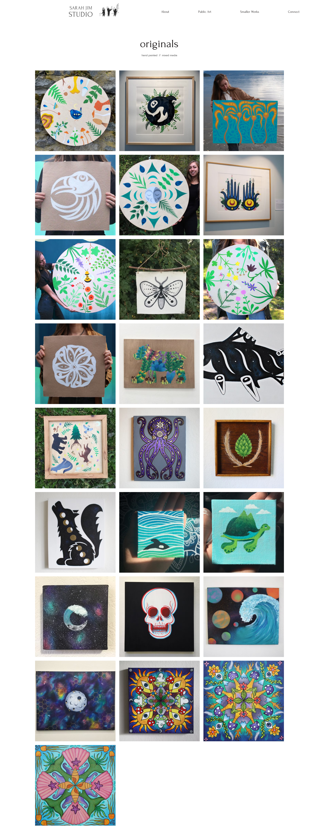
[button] (205, 11)
